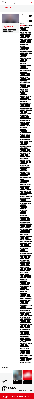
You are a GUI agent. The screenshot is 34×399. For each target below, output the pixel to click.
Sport (28, 310)
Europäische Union (23, 103)
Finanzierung (23, 110)
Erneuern (27, 98)
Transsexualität (29, 324)
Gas (21, 115)
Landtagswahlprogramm (24, 217)
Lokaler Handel (23, 224)
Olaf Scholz (22, 255)
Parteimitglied (23, 262)
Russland (22, 291)
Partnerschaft (23, 263)
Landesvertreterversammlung (25, 198)
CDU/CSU (28, 73)
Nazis (21, 244)
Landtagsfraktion (23, 205)
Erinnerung (22, 98)
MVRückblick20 (28, 225)
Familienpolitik (27, 106)
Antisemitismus (23, 37)
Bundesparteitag (23, 63)
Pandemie (27, 258)
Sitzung (22, 303)
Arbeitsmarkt (23, 42)
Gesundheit (28, 125)
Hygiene (29, 149)
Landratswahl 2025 (23, 203)
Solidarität (22, 305)
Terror (22, 319)
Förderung (28, 113)
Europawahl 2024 (23, 101)
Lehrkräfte (22, 220)
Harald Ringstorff (23, 146)
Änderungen (23, 360)
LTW (30, 191)
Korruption (26, 187)
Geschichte (28, 122)
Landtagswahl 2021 (24, 210)
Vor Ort (22, 336)
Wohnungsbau (23, 355)
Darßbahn (25, 80)
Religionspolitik (23, 284)
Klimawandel (28, 177)
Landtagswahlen (23, 213)
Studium (30, 315)
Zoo (21, 357)
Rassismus (26, 274)
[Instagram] (4, 388)
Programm (29, 269)
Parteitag (28, 262)
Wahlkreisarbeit (23, 341)
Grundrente (22, 136)
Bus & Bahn (28, 70)
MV (30, 224)
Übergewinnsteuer (28, 362)
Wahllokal (29, 343)
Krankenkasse (28, 189)
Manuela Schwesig (23, 229)
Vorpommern (27, 336)
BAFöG (22, 49)
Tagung (28, 317)
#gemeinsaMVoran (29, 25)
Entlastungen (28, 96)
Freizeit (26, 111)
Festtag (26, 108)
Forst (30, 110)
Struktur (25, 315)
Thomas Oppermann (27, 319)
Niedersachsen (23, 246)
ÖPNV (27, 360)
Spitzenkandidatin (23, 310)
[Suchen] (31, 16)
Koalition (22, 179)
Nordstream (22, 250)
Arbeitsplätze (28, 42)
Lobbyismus (22, 222)
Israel (26, 158)
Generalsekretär (27, 120)
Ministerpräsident (28, 236)
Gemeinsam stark (28, 118)
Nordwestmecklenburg (24, 251)
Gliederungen (29, 132)
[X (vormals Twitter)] (9, 388)
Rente (28, 284)
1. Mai (22, 27)
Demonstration (23, 84)
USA (25, 326)
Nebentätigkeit (26, 244)
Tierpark (28, 320)
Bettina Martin (29, 51)
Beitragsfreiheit (23, 51)
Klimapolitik (22, 177)
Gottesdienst (23, 134)
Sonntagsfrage (23, 307)
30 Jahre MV (26, 27)
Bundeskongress (23, 61)
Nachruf (30, 241)
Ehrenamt (22, 89)
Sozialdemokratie (23, 308)
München (25, 241)
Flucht (27, 110)
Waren (28, 346)
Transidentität (23, 324)
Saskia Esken (23, 296)
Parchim (22, 260)
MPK (27, 224)
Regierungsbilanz (23, 279)
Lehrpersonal (27, 220)
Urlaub (28, 331)
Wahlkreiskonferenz (24, 343)
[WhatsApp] (15, 388)
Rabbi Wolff (26, 272)
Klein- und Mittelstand (24, 175)
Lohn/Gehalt (28, 222)
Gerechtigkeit (23, 122)
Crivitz (29, 79)
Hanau (30, 141)
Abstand (29, 32)
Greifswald (28, 134)
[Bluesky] (2, 390)
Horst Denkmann (23, 149)
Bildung (30, 53)
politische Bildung (28, 358)
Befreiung (26, 49)
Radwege (22, 274)
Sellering (29, 300)
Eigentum (22, 91)
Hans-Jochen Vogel (23, 144)
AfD (26, 34)
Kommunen (29, 184)
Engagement (23, 96)
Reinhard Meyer (23, 282)
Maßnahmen (30, 229)
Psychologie (22, 270)
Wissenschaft (23, 353)
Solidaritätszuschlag (28, 305)
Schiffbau (22, 298)
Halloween (25, 141)
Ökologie (22, 362)
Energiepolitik (23, 92)
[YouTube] (13, 388)
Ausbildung (22, 46)
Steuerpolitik (28, 312)
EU (27, 87)
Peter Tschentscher (23, 265)
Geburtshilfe (25, 115)
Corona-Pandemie (23, 79)
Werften (22, 350)
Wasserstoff (22, 25)
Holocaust (25, 148)
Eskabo (22, 99)
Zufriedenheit (26, 357)
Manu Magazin (27, 227)
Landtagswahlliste (23, 215)
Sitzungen (26, 303)
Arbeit (22, 39)
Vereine (22, 334)
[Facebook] (2, 388)
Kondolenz (22, 186)
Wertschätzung (27, 350)
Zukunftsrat (22, 358)
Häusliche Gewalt (23, 151)
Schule (26, 298)
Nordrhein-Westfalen (24, 248)
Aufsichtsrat (25, 44)
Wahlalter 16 (27, 338)
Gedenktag (22, 118)
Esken (25, 99)
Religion (28, 282)
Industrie (26, 155)
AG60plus (22, 32)
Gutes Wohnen (23, 139)
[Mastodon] (4, 390)
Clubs (29, 75)
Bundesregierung (23, 65)
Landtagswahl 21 (23, 212)
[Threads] (6, 388)
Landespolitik (23, 196)
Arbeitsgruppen (23, 41)
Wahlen (22, 339)
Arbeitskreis (29, 41)
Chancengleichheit (23, 75)
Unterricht (27, 329)
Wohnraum (28, 353)
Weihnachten (23, 348)
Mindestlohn (23, 236)
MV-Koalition (23, 225)
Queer (22, 272)
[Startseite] (2, 367)
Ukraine (28, 326)
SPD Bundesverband (24, 293)
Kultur (27, 191)
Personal (28, 263)
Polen (29, 265)
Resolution (22, 286)
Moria (22, 241)
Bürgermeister (23, 73)
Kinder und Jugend (23, 170)
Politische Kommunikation (24, 267)
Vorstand (22, 338)
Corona (26, 77)
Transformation (28, 322)
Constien (22, 77)
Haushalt (29, 146)
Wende (27, 348)
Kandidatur (27, 167)
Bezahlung (22, 53)
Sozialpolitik (29, 308)
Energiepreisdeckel (23, 94)
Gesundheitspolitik (23, 127)
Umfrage (22, 327)
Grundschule (28, 136)
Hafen (22, 141)
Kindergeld (28, 172)
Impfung (22, 155)
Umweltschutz (27, 327)
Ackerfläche (22, 34)
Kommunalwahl (23, 184)
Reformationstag (23, 277)
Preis (25, 269)
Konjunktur (27, 186)
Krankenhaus (23, 189)
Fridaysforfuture (23, 113)
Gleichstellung (23, 132)
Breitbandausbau (23, 58)
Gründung (27, 137)
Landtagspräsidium (23, 206)
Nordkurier (28, 246)
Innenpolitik (28, 156)
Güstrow (28, 139)
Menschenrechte (27, 232)
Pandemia (22, 258)
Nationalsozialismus (24, 243)
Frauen (22, 111)
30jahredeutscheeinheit (24, 30)
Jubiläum (27, 160)
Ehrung (27, 89)
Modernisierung (27, 239)
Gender (22, 120)
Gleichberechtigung (24, 130)
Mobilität (22, 239)
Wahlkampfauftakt (27, 339)
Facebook (29, 103)
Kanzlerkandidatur (23, 168)
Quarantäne (28, 270)
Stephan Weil (23, 312)
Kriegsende (22, 191)
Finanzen (30, 108)
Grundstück (22, 137)
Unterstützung (23, 331)
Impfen (28, 153)
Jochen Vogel (23, 160)
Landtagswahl (23, 208)
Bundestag (29, 65)
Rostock (28, 289)
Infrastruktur (23, 156)
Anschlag (22, 35)
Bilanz (26, 53)
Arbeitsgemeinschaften (27, 39)
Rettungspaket (28, 286)
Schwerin (30, 298)
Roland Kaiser (23, 289)
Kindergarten (23, 172)
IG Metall (29, 151)
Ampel (30, 34)
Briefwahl (29, 58)
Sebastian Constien (23, 300)
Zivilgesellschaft (29, 355)
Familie (22, 106)
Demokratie (27, 82)
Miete (22, 234)
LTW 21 (22, 193)
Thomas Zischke (23, 320)
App (27, 37)
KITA (27, 165)
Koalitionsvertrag (23, 182)
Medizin (22, 232)
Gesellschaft (22, 125)
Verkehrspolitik (27, 334)
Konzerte (22, 187)
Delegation (22, 82)
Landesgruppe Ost (23, 194)
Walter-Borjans (23, 346)
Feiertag (22, 108)
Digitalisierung (23, 87)
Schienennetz (28, 296)
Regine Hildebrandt (23, 281)
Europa (29, 99)
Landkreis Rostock (23, 201)
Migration (25, 234)
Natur (29, 243)
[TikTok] (11, 388)
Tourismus (22, 322)
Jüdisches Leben (23, 165)
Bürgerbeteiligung (23, 72)
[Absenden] (31, 21)
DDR (21, 80)
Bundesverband (23, 70)
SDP (25, 291)
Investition (22, 158)
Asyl (21, 44)
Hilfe (21, 148)
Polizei (22, 269)
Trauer (22, 326)
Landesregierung (28, 196)
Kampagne (22, 167)
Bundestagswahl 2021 (24, 68)
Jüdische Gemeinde (23, 163)
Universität (22, 329)
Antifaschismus (27, 35)
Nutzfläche (22, 253)
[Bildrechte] (21, 378)
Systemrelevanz (23, 317)
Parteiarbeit (26, 260)
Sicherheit (26, 301)
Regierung (29, 277)
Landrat (29, 201)
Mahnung (22, 227)
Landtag (29, 203)
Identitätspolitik (23, 153)
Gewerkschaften (23, 129)
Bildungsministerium (24, 54)
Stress (22, 315)
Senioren (22, 301)
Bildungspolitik (23, 56)
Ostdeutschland (28, 255)
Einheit (26, 91)
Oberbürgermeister (28, 253)
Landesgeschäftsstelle (28, 193)
